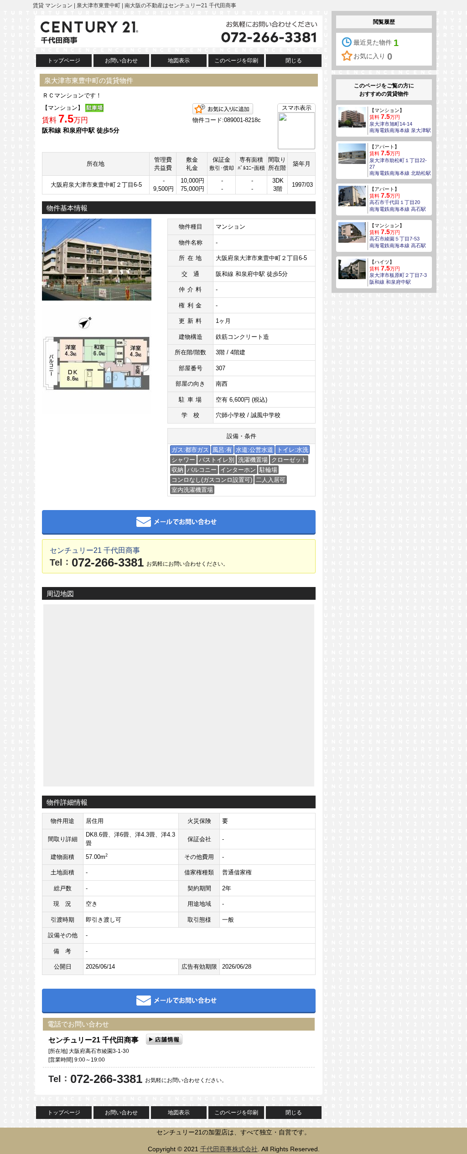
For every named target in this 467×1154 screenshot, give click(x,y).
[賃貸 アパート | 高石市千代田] (352, 195)
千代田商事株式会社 (229, 1149)
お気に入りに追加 (222, 108)
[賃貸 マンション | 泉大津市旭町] (352, 116)
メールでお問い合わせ (179, 522)
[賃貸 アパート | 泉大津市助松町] (352, 153)
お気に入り (372, 56)
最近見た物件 (376, 43)
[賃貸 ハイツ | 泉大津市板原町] (352, 268)
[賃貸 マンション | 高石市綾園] (352, 232)
